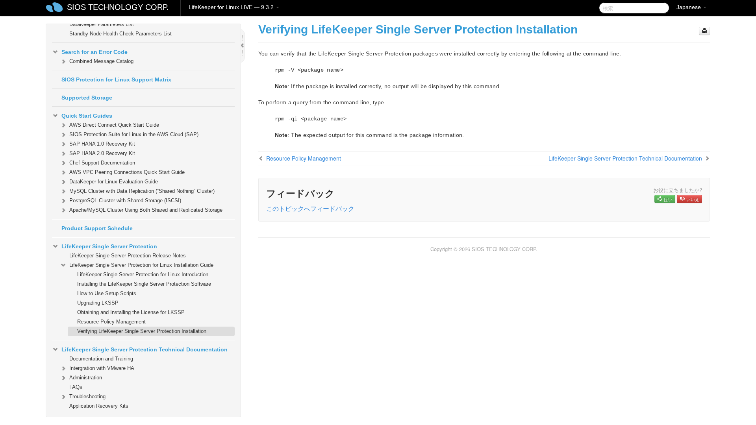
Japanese (689, 7)
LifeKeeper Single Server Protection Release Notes (127, 256)
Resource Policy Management (111, 322)
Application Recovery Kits (98, 406)
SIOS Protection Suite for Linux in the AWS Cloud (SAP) (133, 134)
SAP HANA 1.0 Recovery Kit (102, 144)
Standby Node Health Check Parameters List (120, 34)
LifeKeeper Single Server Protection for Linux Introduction (142, 274)
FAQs (75, 387)
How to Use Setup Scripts (106, 293)
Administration (85, 378)
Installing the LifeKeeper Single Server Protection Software (144, 284)
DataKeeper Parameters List (101, 24)
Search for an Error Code (94, 52)
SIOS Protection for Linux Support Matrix (116, 79)
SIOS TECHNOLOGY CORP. (118, 7)
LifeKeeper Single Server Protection (109, 246)
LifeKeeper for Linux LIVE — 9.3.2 (232, 7)
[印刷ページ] (704, 31)
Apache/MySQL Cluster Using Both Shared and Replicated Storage (145, 210)
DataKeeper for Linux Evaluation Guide (113, 182)
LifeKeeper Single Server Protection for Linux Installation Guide (141, 265)
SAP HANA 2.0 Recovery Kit (102, 153)
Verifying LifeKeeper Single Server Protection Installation (141, 331)
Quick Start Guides (86, 116)
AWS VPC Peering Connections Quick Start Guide (127, 172)
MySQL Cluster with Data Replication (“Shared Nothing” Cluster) (142, 191)
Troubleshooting (87, 396)
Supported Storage (86, 97)
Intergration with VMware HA (101, 368)
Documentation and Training (101, 359)
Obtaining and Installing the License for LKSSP (131, 312)
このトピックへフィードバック (310, 208)
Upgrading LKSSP (98, 303)
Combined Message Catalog (101, 61)
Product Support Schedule (97, 228)
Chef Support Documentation (102, 163)
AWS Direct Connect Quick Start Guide (114, 125)
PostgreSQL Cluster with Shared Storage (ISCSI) (125, 200)
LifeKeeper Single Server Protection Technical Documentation (144, 349)
